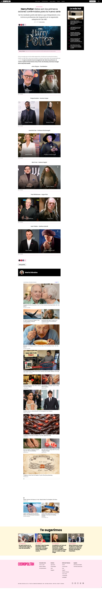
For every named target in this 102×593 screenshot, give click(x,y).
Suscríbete (92, 1)
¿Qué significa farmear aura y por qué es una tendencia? (75, 28)
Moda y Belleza (52, 1)
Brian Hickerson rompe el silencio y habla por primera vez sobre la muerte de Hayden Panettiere (75, 548)
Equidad (63, 1)
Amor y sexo (37, 1)
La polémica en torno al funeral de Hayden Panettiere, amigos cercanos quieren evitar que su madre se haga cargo (59, 549)
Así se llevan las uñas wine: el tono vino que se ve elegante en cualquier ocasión (76, 46)
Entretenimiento (45, 1)
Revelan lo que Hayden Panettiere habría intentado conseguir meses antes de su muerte (42, 548)
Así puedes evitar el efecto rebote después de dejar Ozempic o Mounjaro (76, 22)
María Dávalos (42, 22)
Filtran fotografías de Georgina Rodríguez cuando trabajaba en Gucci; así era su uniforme (76, 40)
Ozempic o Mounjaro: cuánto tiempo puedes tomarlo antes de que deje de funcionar (75, 34)
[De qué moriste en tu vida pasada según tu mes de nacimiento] (26, 537)
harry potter (22, 264)
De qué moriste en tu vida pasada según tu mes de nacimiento (25, 547)
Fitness (58, 1)
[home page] (7, 1)
